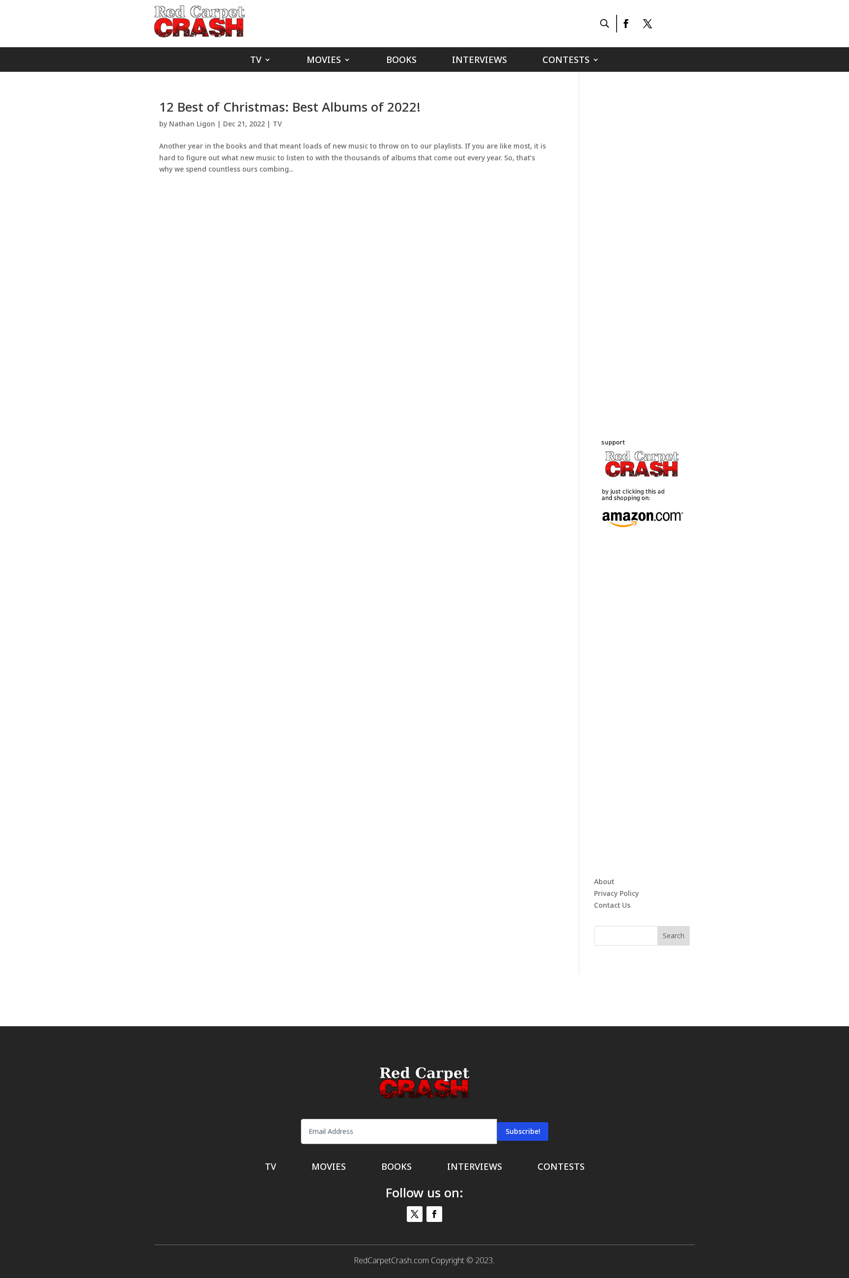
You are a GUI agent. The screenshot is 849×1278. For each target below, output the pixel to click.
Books (401, 60)
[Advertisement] (667, 247)
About (604, 881)
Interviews (479, 60)
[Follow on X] (647, 23)
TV (255, 60)
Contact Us (612, 905)
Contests (566, 60)
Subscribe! (523, 1131)
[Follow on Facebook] (625, 23)
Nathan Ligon (192, 123)
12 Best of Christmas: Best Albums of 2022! (290, 107)
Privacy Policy (616, 893)
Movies (324, 60)
